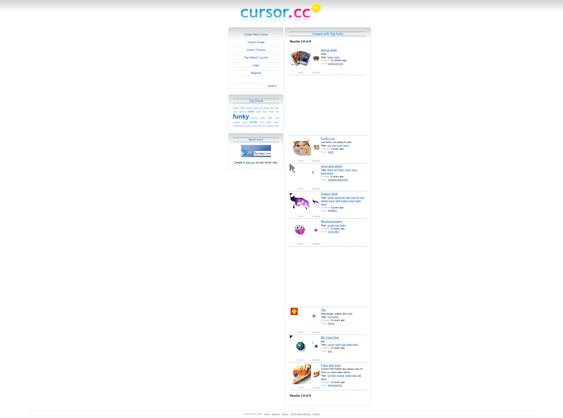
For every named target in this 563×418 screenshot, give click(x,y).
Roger (331, 323)
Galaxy (345, 201)
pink (348, 197)
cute (333, 145)
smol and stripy (331, 166)
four (330, 351)
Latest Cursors (256, 49)
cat (329, 145)
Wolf (338, 201)
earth (338, 344)
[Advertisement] (209, 93)
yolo (343, 344)
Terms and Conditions (301, 414)
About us (276, 414)
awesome (340, 197)
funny (340, 145)
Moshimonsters (331, 221)
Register (256, 73)
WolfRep (332, 210)
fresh (352, 201)
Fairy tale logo (331, 365)
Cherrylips (333, 231)
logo (354, 375)
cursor (331, 344)
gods (336, 57)
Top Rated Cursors (256, 57)
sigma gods (329, 50)
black (330, 170)
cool (329, 316)
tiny (336, 170)
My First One (330, 337)
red (329, 375)
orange (340, 375)
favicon (250, 162)
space (331, 201)
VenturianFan (335, 385)
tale (359, 375)
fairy (334, 375)
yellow (348, 375)
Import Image (256, 42)
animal (324, 201)
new (362, 197)
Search (271, 86)
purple (330, 197)
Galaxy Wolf (329, 194)
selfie (349, 344)
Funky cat (328, 138)
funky (330, 57)
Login (256, 65)
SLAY (331, 152)
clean (324, 204)
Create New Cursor (256, 34)
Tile (323, 310)
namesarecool (335, 63)
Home (267, 414)
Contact (316, 414)
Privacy (285, 414)
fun (357, 197)
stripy (348, 170)
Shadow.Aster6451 (338, 179)
